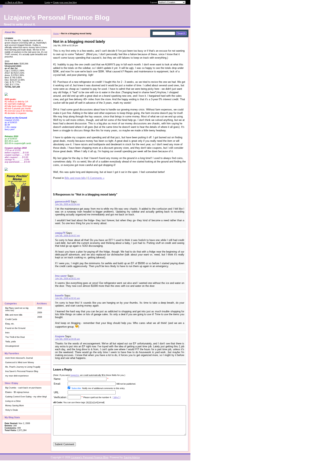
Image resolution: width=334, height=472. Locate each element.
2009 (39, 312)
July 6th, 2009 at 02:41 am (67, 298)
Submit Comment (64, 444)
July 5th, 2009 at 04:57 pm (67, 235)
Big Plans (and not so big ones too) (16, 309)
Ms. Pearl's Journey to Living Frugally (22, 367)
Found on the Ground (15, 328)
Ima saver (61, 275)
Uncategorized (12, 346)
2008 (39, 317)
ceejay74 (60, 232)
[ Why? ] (116, 397)
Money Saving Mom (14, 405)
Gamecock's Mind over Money (19, 362)
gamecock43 (62, 201)
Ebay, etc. (9, 324)
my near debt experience (17, 376)
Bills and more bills (13, 315)
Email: (57, 383)
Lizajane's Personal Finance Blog (89, 457)
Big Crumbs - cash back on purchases (23, 388)
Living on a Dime (13, 401)
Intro (7, 332)
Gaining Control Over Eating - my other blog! (26, 396)
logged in (75, 375)
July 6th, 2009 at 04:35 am (67, 339)
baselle (59, 295)
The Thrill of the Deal (15, 337)
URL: (56, 392)
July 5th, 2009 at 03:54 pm (67, 204)
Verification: (60, 397)
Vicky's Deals (11, 410)
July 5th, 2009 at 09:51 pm (67, 278)
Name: (57, 378)
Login (47, 2)
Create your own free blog (65, 2)
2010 (39, 308)
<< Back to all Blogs (14, 2)
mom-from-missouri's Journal (19, 358)
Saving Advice (132, 457)
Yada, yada (10, 341)
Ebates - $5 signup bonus (17, 392)
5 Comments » (96, 178)
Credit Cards (11, 319)
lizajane (59, 336)
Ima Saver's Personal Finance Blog (21, 371)
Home (56, 33)
